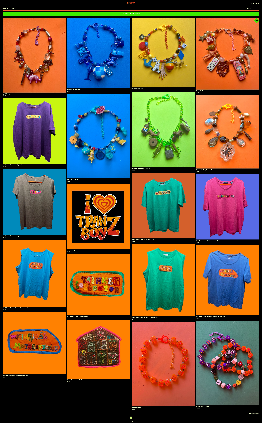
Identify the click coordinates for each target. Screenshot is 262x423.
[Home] (131, 3)
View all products (253, 413)
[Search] (259, 8)
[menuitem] (6, 8)
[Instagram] (131, 417)
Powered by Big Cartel (131, 421)
